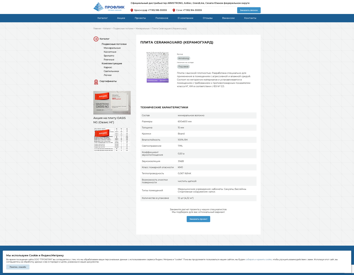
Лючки (108, 75)
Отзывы (208, 18)
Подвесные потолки (114, 44)
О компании (185, 18)
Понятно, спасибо (18, 267)
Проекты (140, 18)
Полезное (161, 18)
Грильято (109, 55)
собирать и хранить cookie (258, 259)
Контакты (250, 18)
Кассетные (110, 52)
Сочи (189, 10)
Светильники (111, 71)
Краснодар (150, 10)
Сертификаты (108, 81)
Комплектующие (112, 63)
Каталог (102, 18)
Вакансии (228, 18)
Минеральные (112, 48)
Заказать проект (198, 219)
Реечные (109, 59)
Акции (121, 18)
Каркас (108, 67)
